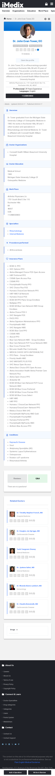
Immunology (21, 589)
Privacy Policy (8, 684)
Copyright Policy (9, 688)
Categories (7, 709)
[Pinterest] (19, 744)
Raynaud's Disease (17, 442)
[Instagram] (6, 744)
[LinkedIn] (9, 744)
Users (5, 713)
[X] (12, 744)
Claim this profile (27, 60)
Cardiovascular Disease (25, 534)
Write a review (39, 772)
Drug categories (9, 705)
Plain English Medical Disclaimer (27, 762)
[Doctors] (13, 4)
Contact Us (7, 734)
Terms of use (8, 680)
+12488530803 (27, 96)
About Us (6, 676)
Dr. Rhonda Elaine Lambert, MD (29, 586)
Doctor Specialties (10, 701)
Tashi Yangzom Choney (26, 549)
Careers (6, 672)
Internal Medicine (20, 46)
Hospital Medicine (23, 516)
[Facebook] (3, 744)
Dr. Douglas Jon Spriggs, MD (28, 531)
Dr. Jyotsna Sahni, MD (25, 567)
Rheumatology (36, 46)
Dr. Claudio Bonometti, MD (27, 604)
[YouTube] (15, 744)
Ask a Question (15, 772)
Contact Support (9, 738)
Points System (8, 717)
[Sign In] (46, 4)
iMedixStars (7, 722)
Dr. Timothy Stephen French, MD (30, 513)
